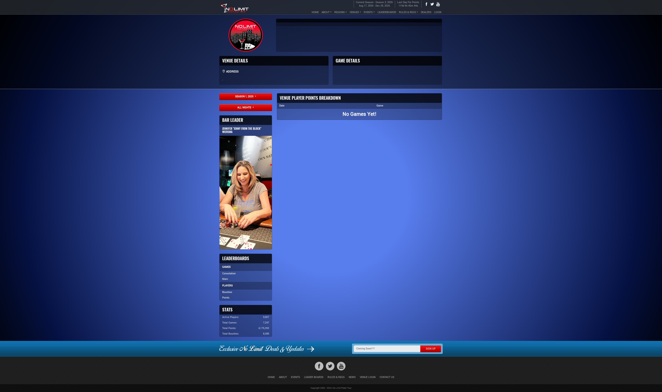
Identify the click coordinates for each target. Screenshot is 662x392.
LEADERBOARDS (387, 12)
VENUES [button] (354, 12)
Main (225, 279)
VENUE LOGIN (367, 377)
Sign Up (430, 349)
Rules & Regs (336, 377)
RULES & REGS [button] (407, 12)
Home (271, 377)
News (352, 377)
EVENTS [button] (368, 12)
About (283, 377)
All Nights (244, 107)
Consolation (229, 273)
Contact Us (387, 377)
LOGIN (437, 12)
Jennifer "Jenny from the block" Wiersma (241, 130)
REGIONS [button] (339, 12)
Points (225, 298)
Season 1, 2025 (244, 96)
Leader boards (313, 377)
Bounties (227, 292)
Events (295, 377)
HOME (315, 12)
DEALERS (426, 12)
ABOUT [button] (325, 12)
